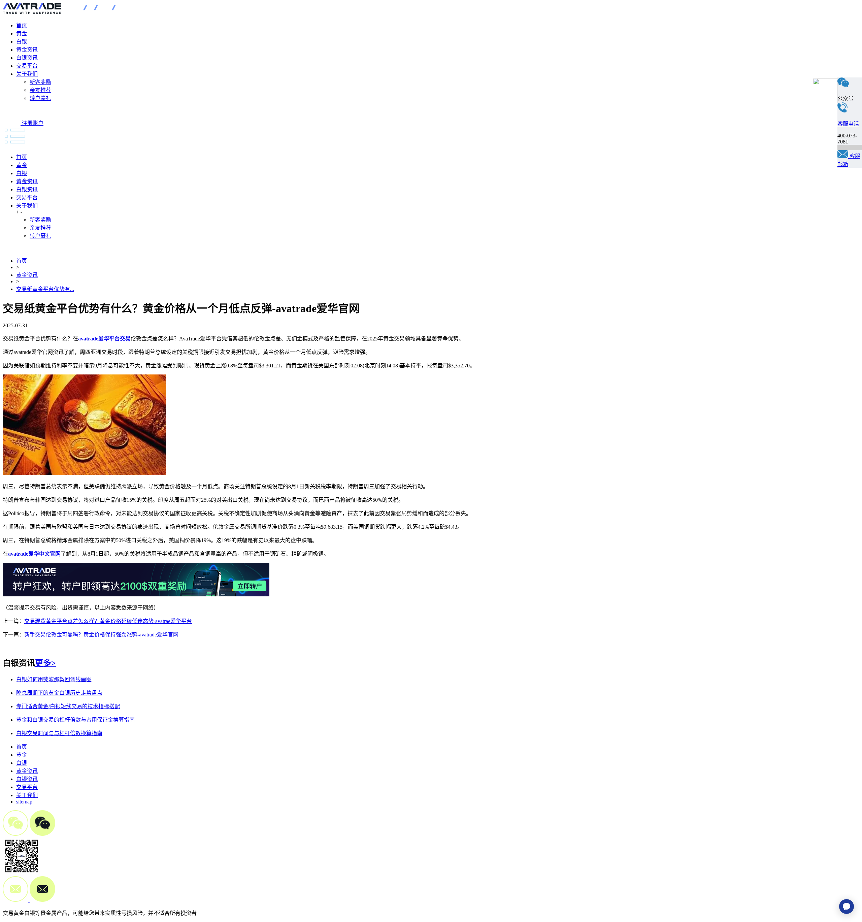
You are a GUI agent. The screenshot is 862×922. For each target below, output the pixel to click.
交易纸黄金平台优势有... (45, 289)
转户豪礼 (40, 98)
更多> (45, 663)
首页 (21, 25)
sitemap (24, 801)
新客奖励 (40, 82)
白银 (21, 41)
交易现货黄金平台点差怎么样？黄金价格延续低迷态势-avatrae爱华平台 (108, 621)
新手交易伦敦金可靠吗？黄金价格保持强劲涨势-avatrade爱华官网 (101, 634)
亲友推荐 (40, 90)
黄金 (21, 33)
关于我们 (27, 74)
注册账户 (32, 123)
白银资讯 (27, 58)
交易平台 (27, 66)
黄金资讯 (27, 50)
